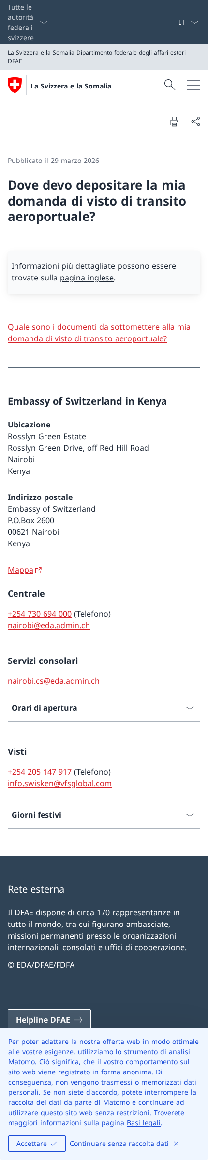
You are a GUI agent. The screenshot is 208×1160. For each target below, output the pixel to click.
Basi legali (144, 1122)
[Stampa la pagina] (174, 121)
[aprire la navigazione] (193, 85)
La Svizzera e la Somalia (70, 85)
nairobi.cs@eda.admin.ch (54, 680)
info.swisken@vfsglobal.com (60, 783)
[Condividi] (195, 121)
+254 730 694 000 (40, 613)
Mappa (20, 569)
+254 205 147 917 (40, 771)
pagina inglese (87, 277)
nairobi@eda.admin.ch (49, 625)
